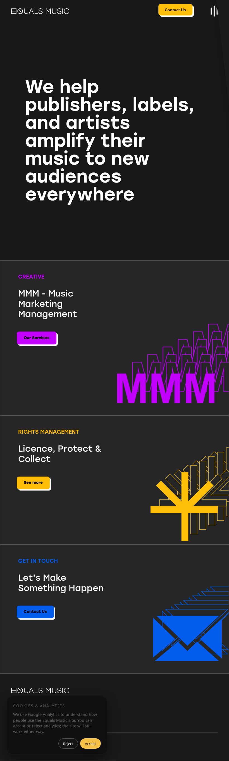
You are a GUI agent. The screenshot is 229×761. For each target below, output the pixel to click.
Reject (68, 743)
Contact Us (175, 10)
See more (33, 482)
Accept (90, 743)
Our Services (36, 337)
